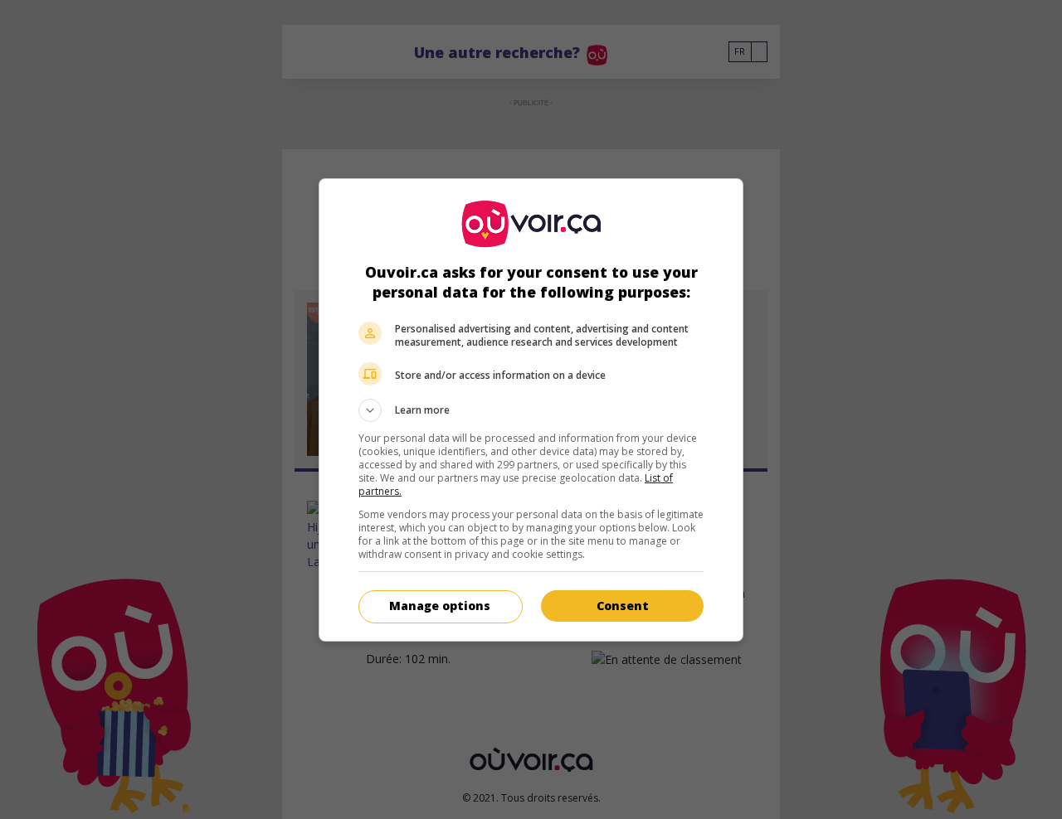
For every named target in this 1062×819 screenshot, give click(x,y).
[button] (531, 410)
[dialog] (531, 410)
